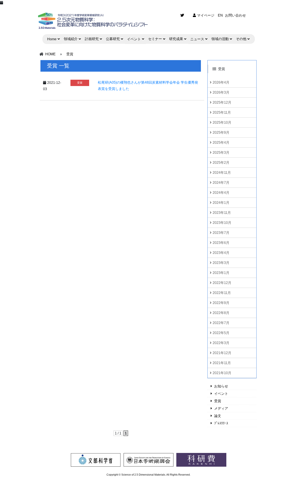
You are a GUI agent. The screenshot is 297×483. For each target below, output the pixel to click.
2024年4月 (221, 192)
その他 (241, 39)
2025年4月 (221, 142)
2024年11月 (222, 172)
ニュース (197, 39)
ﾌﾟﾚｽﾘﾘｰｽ (221, 423)
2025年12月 (222, 102)
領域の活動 (220, 39)
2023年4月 (221, 253)
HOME (50, 54)
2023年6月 (221, 243)
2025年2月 (221, 162)
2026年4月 (221, 82)
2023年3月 (221, 263)
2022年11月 (222, 293)
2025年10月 (222, 122)
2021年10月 (222, 373)
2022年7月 (221, 323)
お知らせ (221, 386)
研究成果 (176, 39)
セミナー (155, 39)
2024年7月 (221, 182)
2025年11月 (222, 112)
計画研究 (92, 39)
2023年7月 (221, 233)
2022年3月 (221, 343)
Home (52, 39)
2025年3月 (221, 152)
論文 (217, 416)
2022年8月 (221, 313)
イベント (134, 39)
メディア (221, 408)
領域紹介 (71, 39)
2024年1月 (221, 202)
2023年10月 (222, 223)
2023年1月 (221, 273)
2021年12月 (222, 353)
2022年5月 (221, 333)
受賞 (69, 54)
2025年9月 (221, 132)
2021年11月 (222, 363)
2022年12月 (222, 283)
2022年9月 (221, 303)
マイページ (205, 15)
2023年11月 (222, 212)
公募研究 (113, 39)
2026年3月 (221, 92)
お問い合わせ (235, 15)
